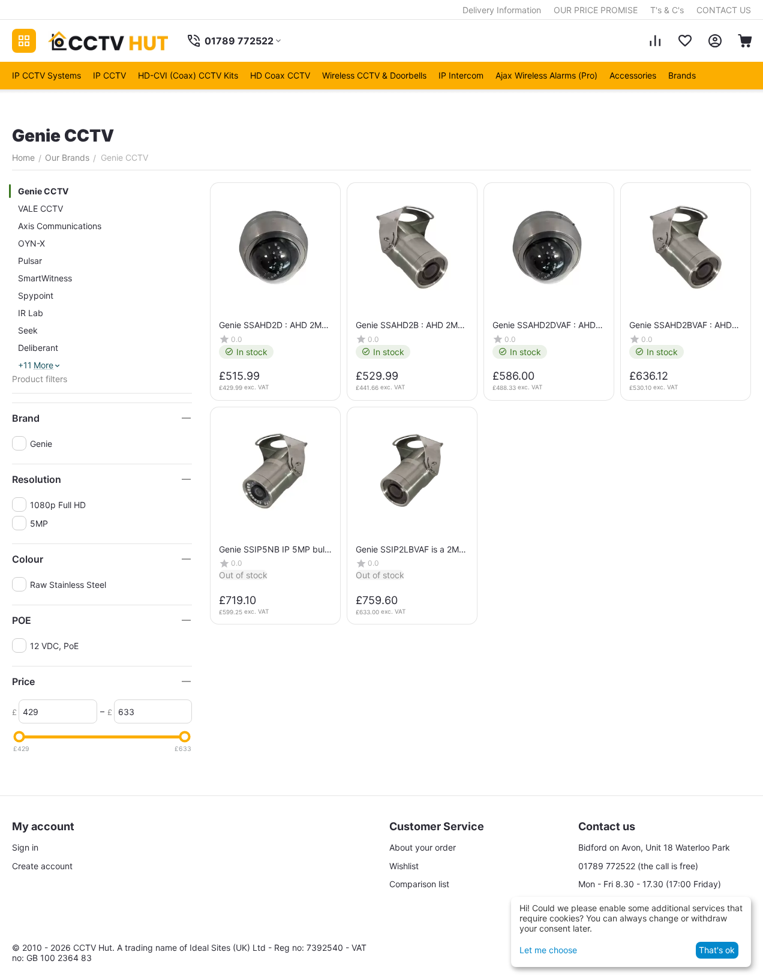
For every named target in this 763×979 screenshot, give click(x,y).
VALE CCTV (40, 208)
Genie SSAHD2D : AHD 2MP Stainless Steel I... (273, 325)
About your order (422, 847)
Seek (28, 330)
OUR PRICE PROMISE (596, 10)
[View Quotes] (685, 41)
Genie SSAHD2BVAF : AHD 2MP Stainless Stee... (680, 325)
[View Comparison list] (655, 41)
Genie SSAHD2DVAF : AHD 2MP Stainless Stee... (544, 325)
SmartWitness (45, 278)
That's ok (717, 950)
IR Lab (30, 313)
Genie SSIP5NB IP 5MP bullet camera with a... (273, 549)
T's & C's (667, 10)
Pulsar (30, 261)
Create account (42, 866)
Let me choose (548, 950)
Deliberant (38, 348)
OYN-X (31, 243)
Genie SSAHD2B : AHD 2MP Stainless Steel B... (409, 325)
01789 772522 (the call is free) (638, 866)
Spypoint (35, 295)
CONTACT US (723, 10)
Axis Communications (59, 226)
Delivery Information (501, 10)
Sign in (25, 847)
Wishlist (404, 866)
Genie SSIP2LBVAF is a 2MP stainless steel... (410, 549)
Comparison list (419, 884)
